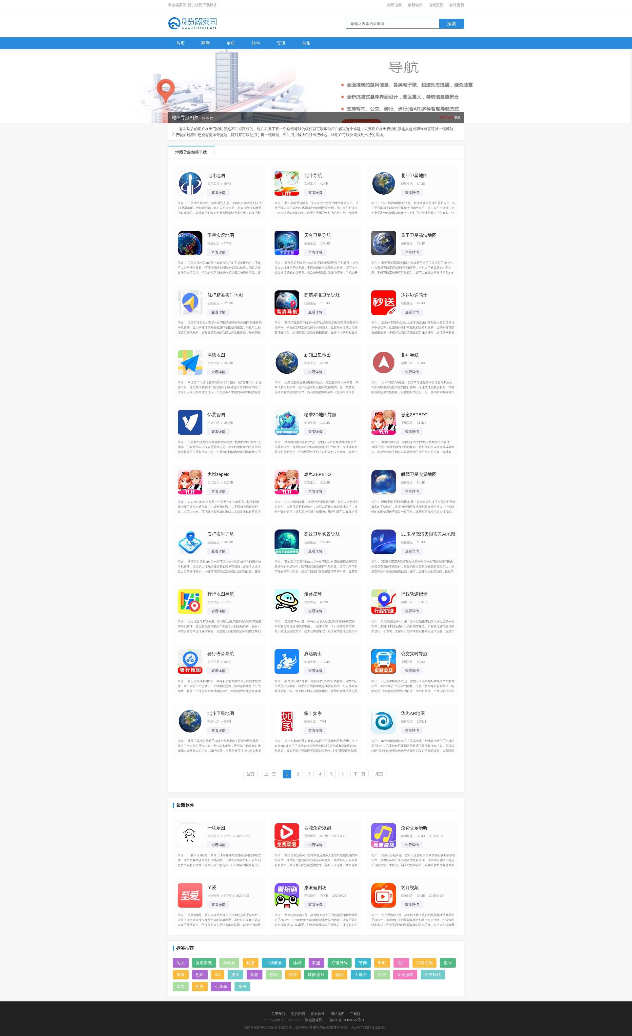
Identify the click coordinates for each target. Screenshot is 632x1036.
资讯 (281, 43)
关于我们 (278, 1014)
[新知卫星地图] (287, 362)
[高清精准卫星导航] (287, 302)
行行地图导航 (220, 593)
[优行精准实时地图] (190, 302)
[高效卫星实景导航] (287, 541)
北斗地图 (216, 175)
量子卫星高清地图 (418, 235)
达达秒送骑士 (414, 295)
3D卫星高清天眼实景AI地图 (428, 534)
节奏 (363, 963)
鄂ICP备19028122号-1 (346, 1020)
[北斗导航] (287, 183)
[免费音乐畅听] (383, 835)
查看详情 (218, 193)
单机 (230, 43)
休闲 (297, 963)
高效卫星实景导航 (322, 534)
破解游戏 (316, 975)
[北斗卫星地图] (383, 183)
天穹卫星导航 (317, 235)
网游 (205, 43)
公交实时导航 (414, 653)
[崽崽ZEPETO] (383, 422)
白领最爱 (274, 963)
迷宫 (382, 975)
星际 (448, 963)
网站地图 (337, 1014)
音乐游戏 (405, 975)
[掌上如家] (287, 721)
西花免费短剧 (317, 827)
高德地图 (216, 354)
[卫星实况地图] (190, 243)
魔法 (242, 986)
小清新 (221, 986)
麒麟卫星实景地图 (418, 474)
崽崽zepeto (218, 474)
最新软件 (415, 5)
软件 (256, 43)
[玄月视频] (383, 895)
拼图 (235, 975)
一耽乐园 (216, 827)
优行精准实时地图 (225, 295)
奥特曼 (229, 963)
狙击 (200, 986)
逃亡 (401, 963)
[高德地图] (190, 362)
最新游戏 (394, 5)
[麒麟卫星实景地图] (383, 482)
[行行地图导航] (190, 601)
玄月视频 (410, 887)
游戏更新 (436, 5)
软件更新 (456, 5)
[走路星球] (287, 601)
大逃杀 (361, 975)
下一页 (359, 774)
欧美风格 (432, 975)
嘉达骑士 (313, 653)
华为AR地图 (413, 713)
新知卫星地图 (317, 354)
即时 (382, 963)
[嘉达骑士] (287, 661)
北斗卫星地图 (414, 175)
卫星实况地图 (220, 235)
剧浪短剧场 (315, 887)
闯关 (181, 963)
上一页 (270, 774)
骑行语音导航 (220, 653)
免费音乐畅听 (414, 827)
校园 (274, 975)
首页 (180, 43)
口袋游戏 (424, 963)
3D (217, 975)
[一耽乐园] (190, 835)
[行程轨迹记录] (383, 601)
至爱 (211, 887)
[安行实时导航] (190, 541)
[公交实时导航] (383, 661)
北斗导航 (313, 175)
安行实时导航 (220, 534)
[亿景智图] (190, 422)
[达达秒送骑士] (383, 302)
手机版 (355, 1014)
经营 (293, 975)
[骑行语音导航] (190, 661)
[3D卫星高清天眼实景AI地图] (383, 541)
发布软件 (318, 1014)
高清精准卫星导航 (322, 295)
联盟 (316, 963)
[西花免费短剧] (287, 835)
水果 (181, 986)
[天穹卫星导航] (287, 243)
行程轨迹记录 (414, 593)
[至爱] (190, 895)
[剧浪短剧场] (287, 895)
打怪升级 (339, 963)
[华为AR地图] (383, 721)
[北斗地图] (190, 183)
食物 (254, 975)
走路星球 (313, 593)
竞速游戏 (204, 963)
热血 (200, 975)
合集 (306, 43)
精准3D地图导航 (320, 414)
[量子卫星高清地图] (383, 243)
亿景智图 (216, 414)
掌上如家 (313, 713)
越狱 (339, 975)
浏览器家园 (313, 1020)
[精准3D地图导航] (287, 422)
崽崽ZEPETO (414, 414)
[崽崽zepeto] (190, 482)
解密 (250, 963)
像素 (181, 975)
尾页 (379, 774)
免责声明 (298, 1014)
